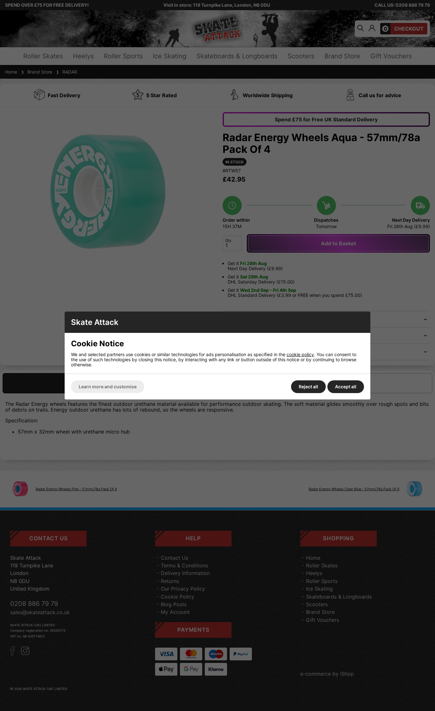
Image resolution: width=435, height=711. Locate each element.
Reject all (308, 386)
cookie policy (300, 354)
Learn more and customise (108, 386)
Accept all (345, 386)
